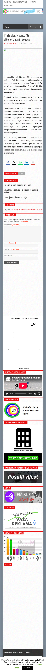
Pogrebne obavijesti (20, 2)
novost (21, 173)
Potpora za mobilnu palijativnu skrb (17, 184)
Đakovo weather (24, 368)
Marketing (7, 2)
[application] (23, 385)
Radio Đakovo (8, 6)
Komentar (12, 225)
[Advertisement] (23, 292)
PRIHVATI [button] (27, 668)
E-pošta (11, 249)
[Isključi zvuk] (34, 393)
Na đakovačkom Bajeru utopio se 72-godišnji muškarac (21, 191)
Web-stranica (8, 256)
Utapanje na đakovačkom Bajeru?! (17, 197)
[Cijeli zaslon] (39, 393)
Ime (10, 243)
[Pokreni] (7, 393)
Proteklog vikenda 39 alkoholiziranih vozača (26, 210)
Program (33, 2)
